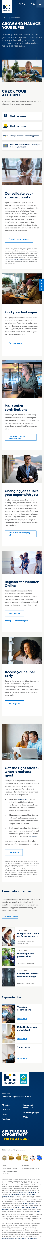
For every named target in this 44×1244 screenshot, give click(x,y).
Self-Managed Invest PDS (16, 1194)
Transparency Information (30, 1168)
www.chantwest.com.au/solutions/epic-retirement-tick (19, 1238)
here (38, 1211)
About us (6, 1105)
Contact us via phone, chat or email (16, 1097)
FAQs (25, 1117)
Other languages (31, 1112)
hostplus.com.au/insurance (13, 259)
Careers (6, 1110)
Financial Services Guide (9, 1168)
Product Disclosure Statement (28, 1192)
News (4, 1114)
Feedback (6, 1119)
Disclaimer (25, 1165)
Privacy (4, 1165)
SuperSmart (22, 799)
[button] (41, 285)
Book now (32, 837)
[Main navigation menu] (40, 4)
